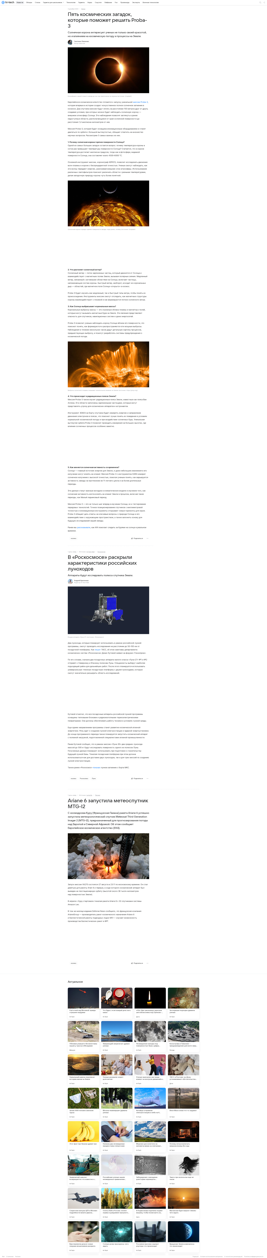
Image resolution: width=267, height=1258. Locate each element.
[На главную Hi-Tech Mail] (9, 2)
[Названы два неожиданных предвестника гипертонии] (116, 1136)
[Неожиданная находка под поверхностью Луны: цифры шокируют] (150, 1036)
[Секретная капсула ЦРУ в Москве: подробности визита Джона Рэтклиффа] (83, 1203)
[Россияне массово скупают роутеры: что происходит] (150, 1237)
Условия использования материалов (211, 1256)
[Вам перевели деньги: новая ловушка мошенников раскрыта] (83, 1237)
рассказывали (83, 527)
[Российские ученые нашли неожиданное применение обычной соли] (116, 1170)
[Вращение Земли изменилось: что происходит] (183, 1237)
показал (96, 767)
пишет (98, 650)
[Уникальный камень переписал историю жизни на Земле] (83, 1070)
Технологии (101, 552)
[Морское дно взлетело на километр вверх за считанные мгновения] (150, 1136)
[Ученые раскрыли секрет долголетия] (116, 1070)
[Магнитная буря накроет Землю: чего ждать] (183, 1203)
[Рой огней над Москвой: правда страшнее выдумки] (83, 1003)
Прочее (97, 795)
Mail (3, 1256)
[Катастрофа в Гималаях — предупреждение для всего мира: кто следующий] (183, 1036)
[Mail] (3, 2)
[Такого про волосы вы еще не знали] (183, 1170)
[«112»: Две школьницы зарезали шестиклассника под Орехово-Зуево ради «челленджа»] (150, 1003)
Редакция (196, 1256)
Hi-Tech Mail (90, 552)
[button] (108, 70)
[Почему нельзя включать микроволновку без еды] (183, 1136)
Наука (83, 9)
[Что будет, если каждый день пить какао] (116, 1003)
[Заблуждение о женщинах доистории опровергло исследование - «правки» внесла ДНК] (150, 1170)
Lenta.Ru (89, 795)
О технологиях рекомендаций (233, 1256)
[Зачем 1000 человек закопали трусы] (83, 1103)
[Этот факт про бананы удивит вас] (83, 1136)
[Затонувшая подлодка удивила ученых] (183, 1003)
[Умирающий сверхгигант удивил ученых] (116, 1036)
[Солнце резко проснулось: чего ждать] (116, 1237)
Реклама (17, 1256)
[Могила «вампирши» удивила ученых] (116, 1103)
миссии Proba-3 (140, 102)
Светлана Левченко (81, 41)
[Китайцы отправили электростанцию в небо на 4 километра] (150, 1103)
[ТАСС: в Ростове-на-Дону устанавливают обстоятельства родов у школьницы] (183, 1070)
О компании (9, 1256)
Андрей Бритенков (81, 580)
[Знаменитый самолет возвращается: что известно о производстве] (83, 1170)
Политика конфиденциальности (253, 1256)
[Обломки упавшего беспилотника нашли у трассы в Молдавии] (83, 1036)
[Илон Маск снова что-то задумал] (183, 1103)
